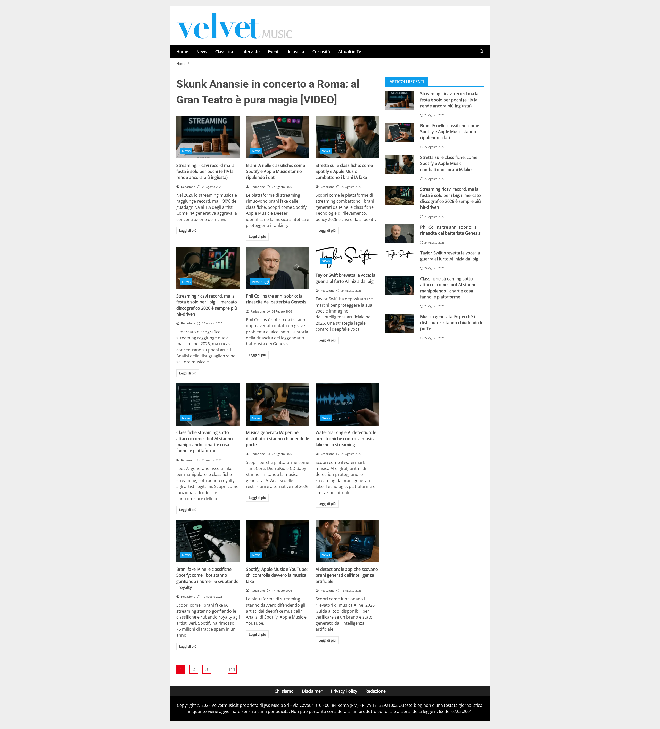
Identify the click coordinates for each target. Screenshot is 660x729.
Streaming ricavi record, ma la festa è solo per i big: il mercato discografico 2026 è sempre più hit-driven (206, 305)
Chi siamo (284, 691)
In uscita (296, 51)
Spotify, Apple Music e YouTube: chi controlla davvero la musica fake (277, 575)
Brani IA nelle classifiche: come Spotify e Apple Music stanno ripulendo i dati (275, 171)
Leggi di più (187, 230)
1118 (232, 669)
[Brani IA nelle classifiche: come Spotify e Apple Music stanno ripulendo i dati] (277, 137)
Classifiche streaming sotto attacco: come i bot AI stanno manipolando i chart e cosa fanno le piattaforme (204, 441)
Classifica (224, 51)
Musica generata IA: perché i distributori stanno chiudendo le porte (277, 438)
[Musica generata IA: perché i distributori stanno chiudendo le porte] (277, 404)
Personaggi (260, 281)
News (201, 51)
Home (182, 51)
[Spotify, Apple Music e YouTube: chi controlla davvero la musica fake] (277, 541)
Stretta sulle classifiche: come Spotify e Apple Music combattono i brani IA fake (344, 171)
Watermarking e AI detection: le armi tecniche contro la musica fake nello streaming (346, 438)
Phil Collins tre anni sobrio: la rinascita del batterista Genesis (276, 299)
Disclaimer (312, 691)
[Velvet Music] (234, 25)
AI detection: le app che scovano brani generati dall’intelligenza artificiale (347, 575)
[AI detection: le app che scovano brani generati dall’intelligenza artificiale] (347, 541)
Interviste (250, 51)
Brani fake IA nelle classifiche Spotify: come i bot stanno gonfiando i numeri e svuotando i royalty (207, 578)
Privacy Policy (344, 691)
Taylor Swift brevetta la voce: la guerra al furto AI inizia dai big (345, 278)
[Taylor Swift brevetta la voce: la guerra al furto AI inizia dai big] (399, 255)
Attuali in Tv (349, 51)
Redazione (375, 691)
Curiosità (321, 51)
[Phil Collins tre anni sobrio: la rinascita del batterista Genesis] (277, 268)
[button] (482, 51)
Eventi (274, 51)
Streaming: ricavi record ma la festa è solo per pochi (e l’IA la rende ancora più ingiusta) (205, 171)
